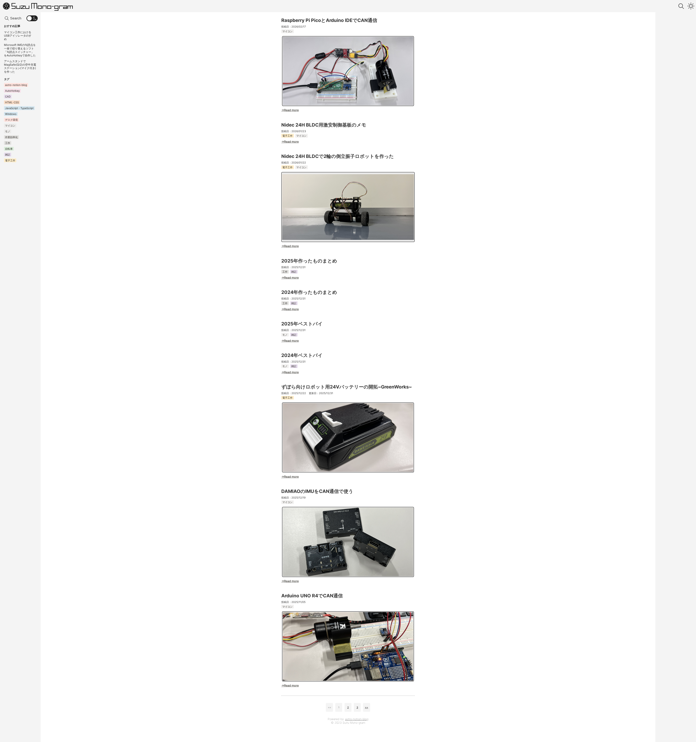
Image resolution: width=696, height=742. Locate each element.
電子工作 (287, 135)
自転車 (9, 148)
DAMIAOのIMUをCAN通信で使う (317, 491)
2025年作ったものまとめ (309, 261)
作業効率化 (11, 137)
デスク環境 (11, 119)
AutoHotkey (12, 90)
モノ (284, 334)
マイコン (287, 31)
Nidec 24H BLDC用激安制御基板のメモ (323, 125)
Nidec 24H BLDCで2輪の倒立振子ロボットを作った (337, 156)
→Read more (290, 110)
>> (366, 707)
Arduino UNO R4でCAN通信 (312, 595)
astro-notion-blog (356, 719)
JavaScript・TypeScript (19, 108)
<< (329, 707)
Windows (10, 113)
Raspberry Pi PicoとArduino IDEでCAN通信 (329, 20)
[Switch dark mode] (691, 6)
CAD (8, 96)
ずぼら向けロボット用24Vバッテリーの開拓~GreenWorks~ (346, 387)
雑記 (293, 271)
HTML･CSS (12, 102)
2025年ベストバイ (302, 323)
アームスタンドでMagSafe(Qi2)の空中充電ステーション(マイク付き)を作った (20, 66)
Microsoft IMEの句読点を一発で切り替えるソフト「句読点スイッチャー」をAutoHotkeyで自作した (20, 50)
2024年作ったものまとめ (309, 292)
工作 (284, 271)
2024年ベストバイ (302, 355)
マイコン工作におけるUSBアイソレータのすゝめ (19, 35)
